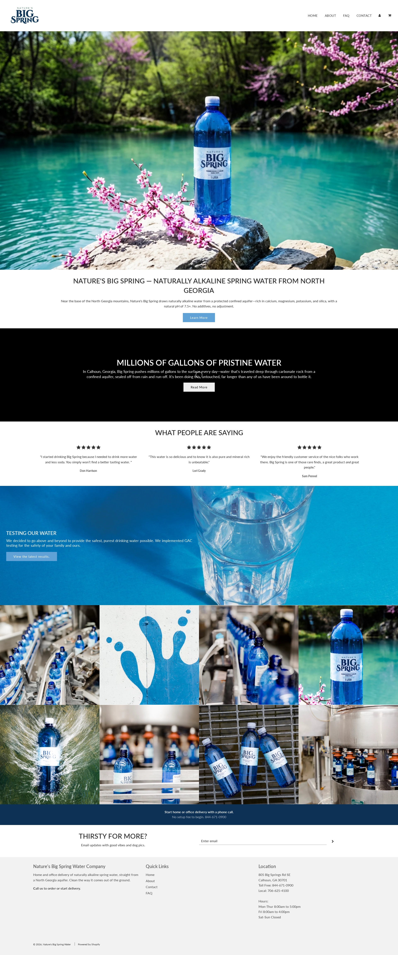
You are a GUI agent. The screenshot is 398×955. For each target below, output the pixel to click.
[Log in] (380, 15)
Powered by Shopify (89, 944)
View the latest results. (31, 556)
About (330, 15)
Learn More (199, 317)
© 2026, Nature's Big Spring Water (52, 944)
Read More (199, 387)
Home (313, 15)
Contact (364, 15)
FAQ (346, 15)
